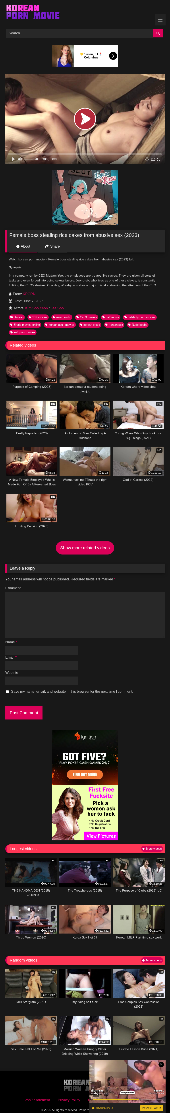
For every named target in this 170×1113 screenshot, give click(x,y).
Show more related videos (85, 547)
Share (54, 246)
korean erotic (91, 324)
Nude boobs (139, 324)
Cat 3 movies (88, 317)
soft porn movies (24, 332)
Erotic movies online (27, 324)
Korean (18, 317)
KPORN (29, 294)
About (25, 246)
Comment (13, 588)
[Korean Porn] (85, 13)
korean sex (116, 324)
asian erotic (63, 317)
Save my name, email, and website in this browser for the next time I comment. (72, 691)
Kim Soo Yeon (36, 308)
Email (11, 657)
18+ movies (39, 317)
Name (11, 642)
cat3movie (112, 317)
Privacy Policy (69, 1100)
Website (11, 673)
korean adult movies (62, 324)
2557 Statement (37, 1100)
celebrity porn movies (141, 317)
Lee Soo (57, 308)
